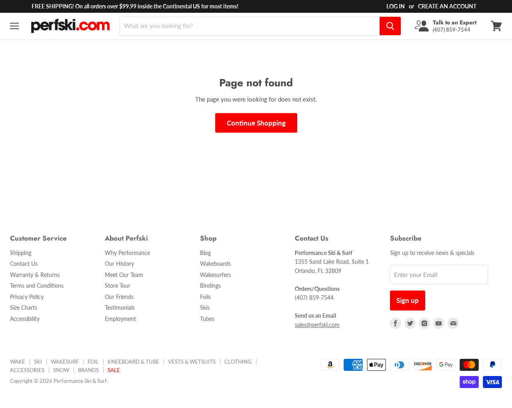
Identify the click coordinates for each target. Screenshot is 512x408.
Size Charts (23, 307)
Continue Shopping (256, 123)
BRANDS (88, 370)
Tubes (207, 318)
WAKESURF (65, 361)
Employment (120, 318)
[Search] (390, 26)
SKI (38, 361)
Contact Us (24, 263)
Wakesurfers (215, 274)
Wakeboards (215, 263)
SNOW (61, 370)
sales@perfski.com (317, 324)
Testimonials (120, 307)
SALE (114, 370)
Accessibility (25, 318)
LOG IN (395, 6)
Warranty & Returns (35, 274)
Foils (205, 296)
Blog (205, 252)
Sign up (407, 300)
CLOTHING (238, 361)
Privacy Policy (27, 296)
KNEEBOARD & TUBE (133, 361)
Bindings (210, 285)
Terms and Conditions (37, 285)
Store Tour (117, 285)
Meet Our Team (124, 274)
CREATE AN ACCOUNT (447, 6)
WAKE (17, 361)
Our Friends (119, 296)
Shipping (20, 252)
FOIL (93, 361)
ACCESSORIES (27, 370)
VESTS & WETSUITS (192, 361)
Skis (205, 307)
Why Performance (127, 252)
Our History (119, 263)
